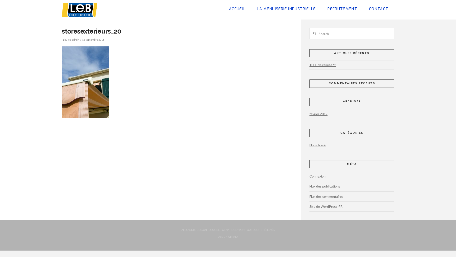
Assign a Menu (228, 236)
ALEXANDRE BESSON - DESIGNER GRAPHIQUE (209, 229)
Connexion (317, 176)
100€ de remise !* (322, 65)
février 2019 (318, 114)
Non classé (317, 145)
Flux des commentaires (326, 196)
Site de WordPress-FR (325, 206)
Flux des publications (324, 186)
